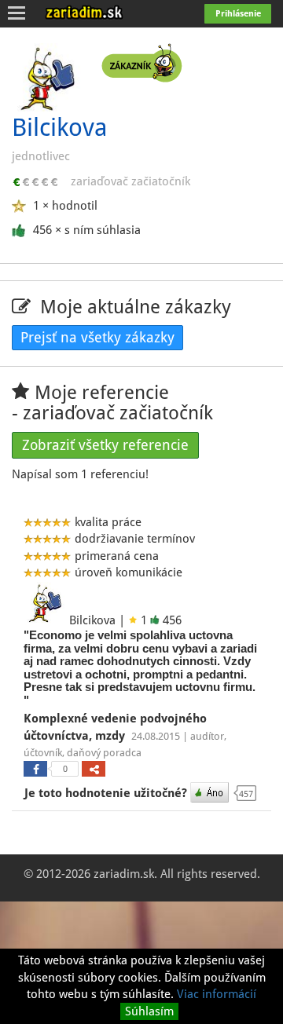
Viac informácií (216, 994)
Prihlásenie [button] (238, 14)
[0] (35, 769)
